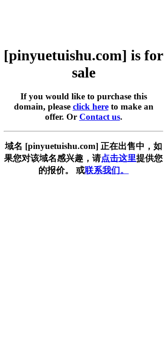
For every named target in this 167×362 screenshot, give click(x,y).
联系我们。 (107, 170)
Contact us (99, 117)
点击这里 (118, 158)
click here (91, 106)
